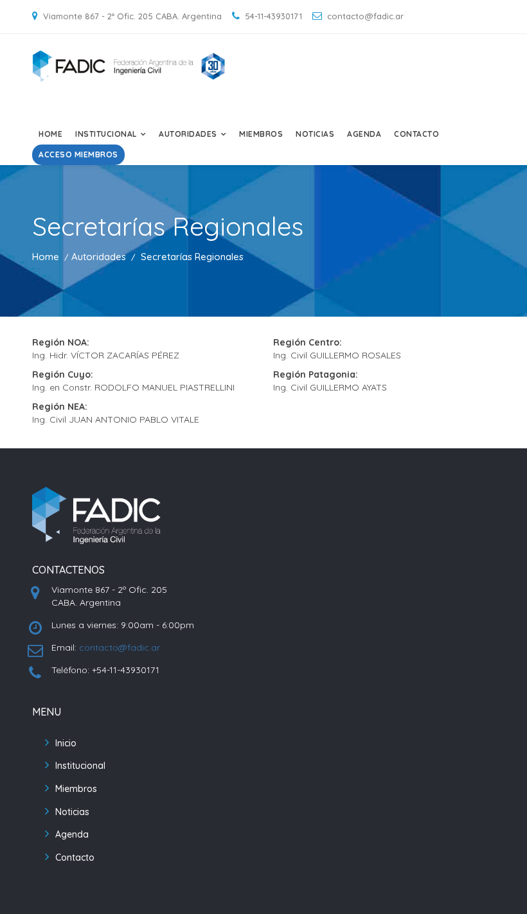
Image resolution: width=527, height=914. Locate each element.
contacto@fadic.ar (119, 647)
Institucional (80, 765)
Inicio (65, 743)
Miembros (261, 134)
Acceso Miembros (78, 154)
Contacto (416, 134)
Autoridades (98, 256)
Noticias (315, 134)
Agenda (364, 134)
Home (50, 134)
